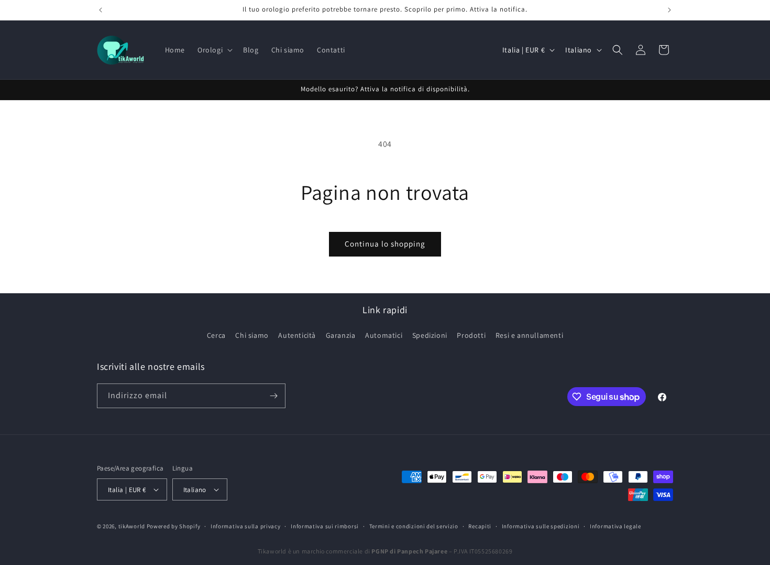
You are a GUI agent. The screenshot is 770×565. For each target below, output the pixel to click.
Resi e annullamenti (529, 335)
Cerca (216, 335)
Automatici (383, 335)
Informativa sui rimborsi (325, 526)
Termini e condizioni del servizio (413, 526)
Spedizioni (429, 335)
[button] (214, 50)
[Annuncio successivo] (669, 10)
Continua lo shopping (385, 244)
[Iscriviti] (273, 395)
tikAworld (131, 526)
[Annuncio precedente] (100, 10)
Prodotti (471, 335)
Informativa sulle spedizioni (541, 526)
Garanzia (341, 335)
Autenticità (297, 335)
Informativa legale (615, 526)
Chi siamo (251, 335)
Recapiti (479, 526)
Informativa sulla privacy (246, 526)
